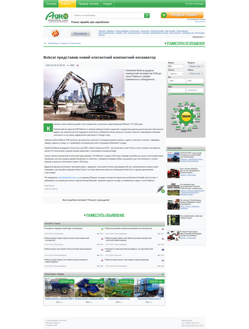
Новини (66, 3)
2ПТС (182, 206)
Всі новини (80, 33)
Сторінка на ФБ (51, 325)
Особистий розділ (194, 3)
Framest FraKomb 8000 (189, 192)
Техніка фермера (120, 234)
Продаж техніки (88, 3)
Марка (171, 63)
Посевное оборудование (189, 161)
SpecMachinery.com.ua (68, 177)
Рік (169, 77)
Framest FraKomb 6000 (196, 191)
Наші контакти (187, 320)
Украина (48, 189)
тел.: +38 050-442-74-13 (190, 323)
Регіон (171, 70)
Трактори (118, 255)
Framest (183, 191)
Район (190, 70)
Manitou (183, 175)
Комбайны (184, 208)
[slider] (169, 84)
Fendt (188, 206)
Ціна (170, 87)
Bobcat (54, 189)
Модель (191, 63)
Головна (51, 3)
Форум (107, 3)
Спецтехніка (75, 43)
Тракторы (183, 159)
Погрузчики (192, 175)
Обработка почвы (195, 159)
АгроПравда (53, 43)
